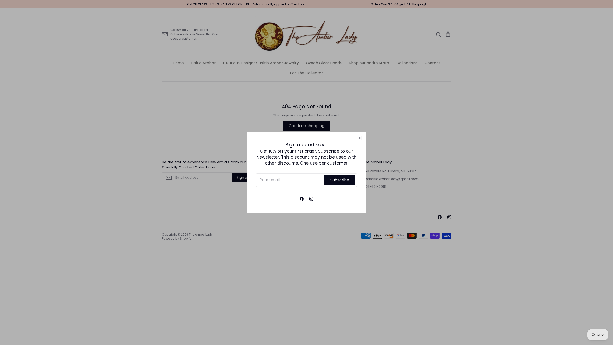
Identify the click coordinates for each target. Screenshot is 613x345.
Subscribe (339, 180)
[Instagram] (311, 199)
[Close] (360, 137)
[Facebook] (301, 199)
